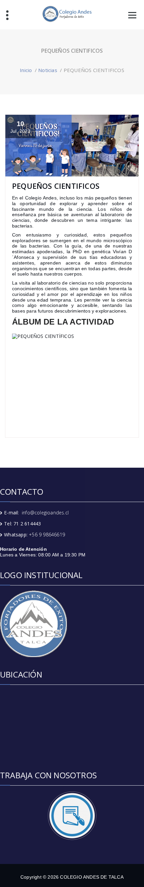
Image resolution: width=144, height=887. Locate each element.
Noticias (47, 70)
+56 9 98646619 (47, 534)
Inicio (26, 70)
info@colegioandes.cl (45, 512)
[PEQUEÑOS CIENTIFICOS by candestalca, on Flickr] (72, 378)
